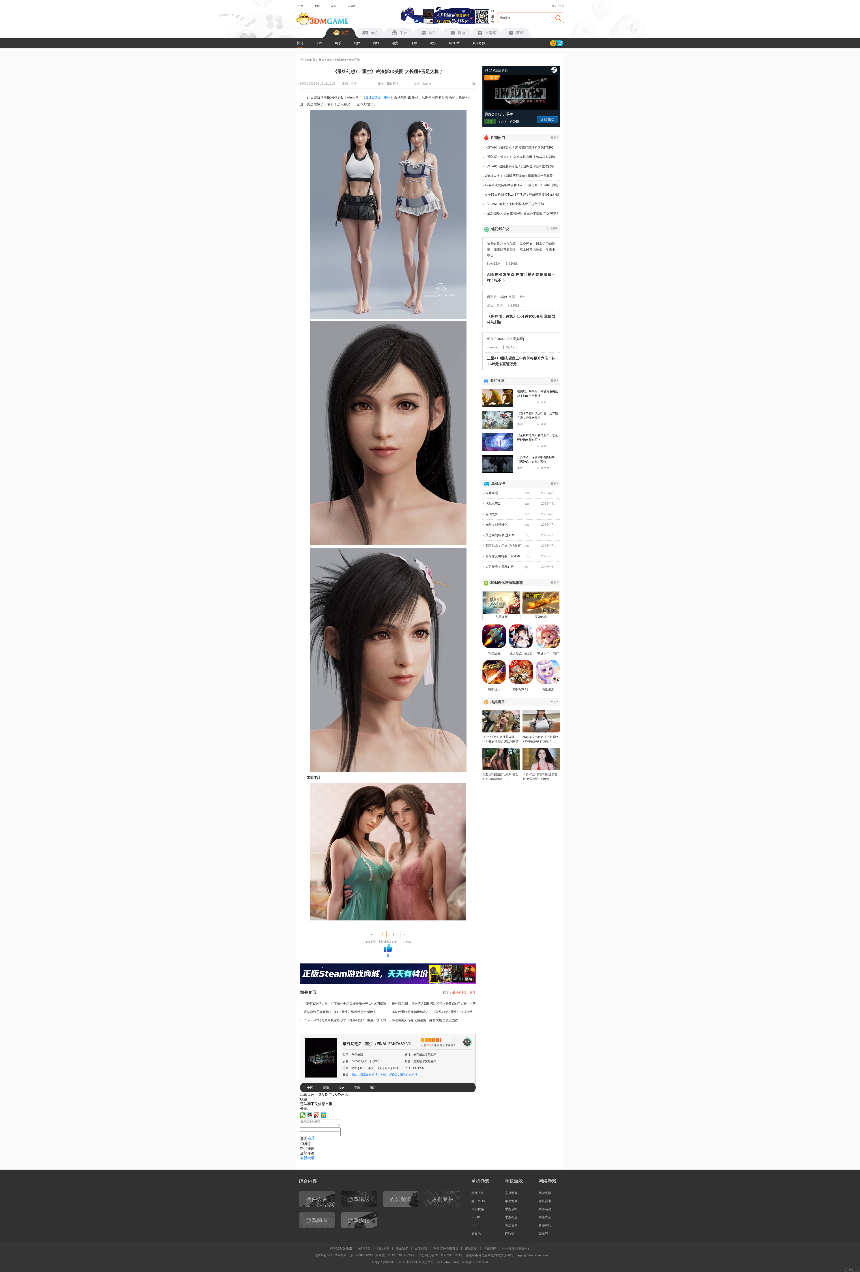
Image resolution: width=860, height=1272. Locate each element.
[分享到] (324, 1115)
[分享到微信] (303, 1115)
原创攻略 (477, 1209)
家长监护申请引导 (445, 1248)
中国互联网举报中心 (516, 1248)
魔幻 (354, 1074)
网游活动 (545, 1209)
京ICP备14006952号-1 (331, 1255)
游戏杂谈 (340, 59)
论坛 (333, 6)
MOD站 (454, 43)
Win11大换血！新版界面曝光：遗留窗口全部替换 (519, 175)
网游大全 (545, 1217)
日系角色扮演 (369, 1074)
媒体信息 (421, 1248)
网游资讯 (545, 1193)
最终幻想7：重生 (378, 97)
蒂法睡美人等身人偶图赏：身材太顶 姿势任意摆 (425, 1020)
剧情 (383, 1074)
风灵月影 (478, 43)
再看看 (554, 228)
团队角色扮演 (408, 1074)
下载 (414, 43)
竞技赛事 (545, 1201)
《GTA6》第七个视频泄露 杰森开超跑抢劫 (514, 204)
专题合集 (511, 1225)
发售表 (476, 1233)
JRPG (393, 1074)
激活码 (543, 1233)
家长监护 (471, 1248)
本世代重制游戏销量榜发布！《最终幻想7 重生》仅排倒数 (432, 1012)
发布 (305, 1143)
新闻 (300, 43)
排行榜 (509, 1233)
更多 (554, 137)
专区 (310, 1087)
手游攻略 (511, 1209)
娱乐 (338, 43)
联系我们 (402, 1248)
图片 (373, 1087)
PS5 (474, 1225)
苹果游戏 (511, 1201)
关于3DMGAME (341, 1248)
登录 (554, 6)
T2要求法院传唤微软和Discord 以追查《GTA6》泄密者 (521, 186)
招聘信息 (364, 1248)
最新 (303, 1158)
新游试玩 (545, 1225)
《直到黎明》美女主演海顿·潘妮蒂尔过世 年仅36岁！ (522, 213)
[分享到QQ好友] (310, 1115)
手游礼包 (511, 1217)
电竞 (395, 43)
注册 (561, 6)
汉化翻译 (490, 1248)
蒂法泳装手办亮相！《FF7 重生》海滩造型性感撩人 (340, 1012)
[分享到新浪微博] (317, 1115)
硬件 (357, 43)
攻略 (341, 1087)
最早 (310, 1158)
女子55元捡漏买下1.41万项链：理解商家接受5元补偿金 (522, 196)
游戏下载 (477, 1193)
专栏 (319, 43)
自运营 (352, 6)
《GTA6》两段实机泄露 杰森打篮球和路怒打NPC (519, 147)
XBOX (475, 1217)
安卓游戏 (511, 1193)
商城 (317, 6)
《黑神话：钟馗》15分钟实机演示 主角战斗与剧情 (520, 157)
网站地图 (383, 1248)
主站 (300, 6)
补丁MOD (478, 1201)
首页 (321, 59)
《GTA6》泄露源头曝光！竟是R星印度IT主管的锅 (519, 166)
